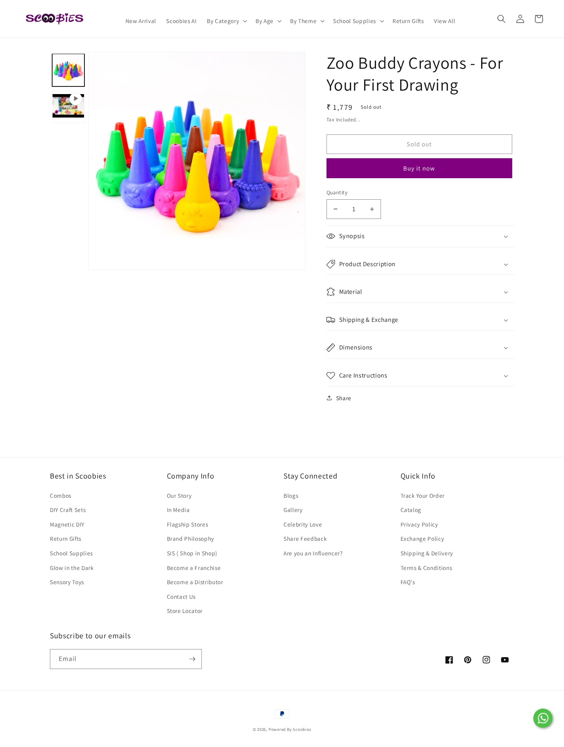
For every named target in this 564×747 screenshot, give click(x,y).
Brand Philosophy (190, 538)
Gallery (293, 509)
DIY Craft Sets (68, 509)
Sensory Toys (67, 582)
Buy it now (419, 168)
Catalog (411, 509)
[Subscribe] (192, 659)
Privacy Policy (419, 524)
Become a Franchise (194, 567)
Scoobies (302, 729)
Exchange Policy (422, 538)
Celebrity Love (303, 524)
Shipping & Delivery (427, 553)
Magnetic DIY (67, 524)
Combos (60, 495)
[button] (226, 21)
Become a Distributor (195, 582)
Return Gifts (65, 538)
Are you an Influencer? (313, 553)
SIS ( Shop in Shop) (192, 553)
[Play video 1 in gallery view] (68, 106)
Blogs (291, 495)
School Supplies (71, 553)
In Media (178, 509)
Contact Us (181, 596)
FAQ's (408, 582)
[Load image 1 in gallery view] (68, 70)
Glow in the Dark (72, 567)
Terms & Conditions (426, 567)
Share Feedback (305, 538)
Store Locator (185, 610)
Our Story (179, 495)
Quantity (337, 192)
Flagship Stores (187, 524)
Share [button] (343, 398)
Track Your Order (423, 495)
